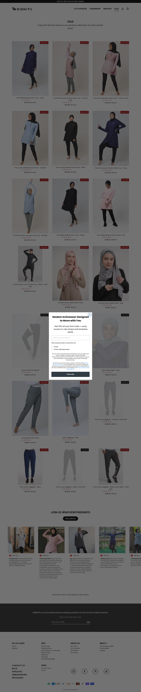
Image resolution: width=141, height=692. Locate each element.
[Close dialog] (89, 314)
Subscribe (70, 374)
